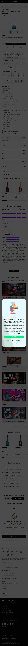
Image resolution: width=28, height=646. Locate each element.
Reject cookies (10, 340)
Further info (18, 340)
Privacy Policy (16, 343)
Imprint (11, 343)
